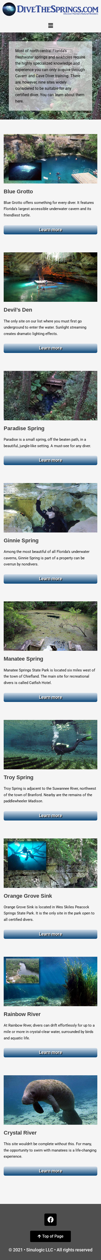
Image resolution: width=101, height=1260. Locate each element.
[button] (50, 25)
